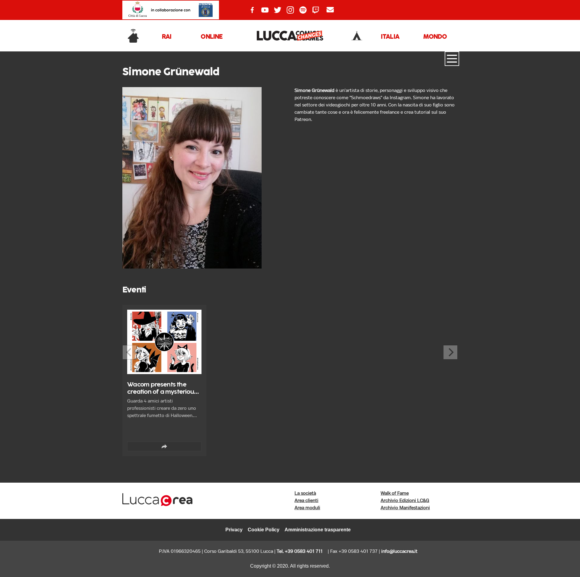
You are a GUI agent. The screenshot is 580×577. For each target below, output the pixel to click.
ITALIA (390, 37)
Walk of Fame (395, 493)
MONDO (435, 37)
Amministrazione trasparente (318, 529)
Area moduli (307, 508)
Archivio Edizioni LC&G (405, 500)
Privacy (234, 529)
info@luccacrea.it (399, 551)
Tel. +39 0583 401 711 (300, 551)
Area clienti (306, 500)
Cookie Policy (263, 529)
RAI (167, 37)
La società (305, 493)
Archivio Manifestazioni (405, 508)
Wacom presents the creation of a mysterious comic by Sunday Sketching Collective (162, 395)
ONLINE (211, 37)
